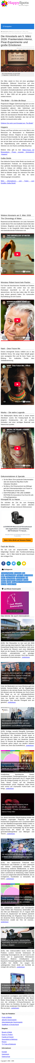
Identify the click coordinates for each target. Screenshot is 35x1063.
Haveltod (19, 580)
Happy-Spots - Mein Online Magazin (15, 3)
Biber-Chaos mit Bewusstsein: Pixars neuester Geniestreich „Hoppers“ (17, 152)
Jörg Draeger (10, 577)
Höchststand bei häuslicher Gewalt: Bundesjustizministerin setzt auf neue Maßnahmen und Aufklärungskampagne (17, 723)
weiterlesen (26, 657)
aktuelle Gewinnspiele (9, 1020)
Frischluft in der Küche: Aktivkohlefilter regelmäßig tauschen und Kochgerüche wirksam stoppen (16, 942)
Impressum (5, 1054)
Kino (10, 31)
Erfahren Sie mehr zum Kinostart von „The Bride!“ (17, 123)
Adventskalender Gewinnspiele (12, 1022)
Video (9, 582)
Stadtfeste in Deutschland (10, 1024)
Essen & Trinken (7, 1034)
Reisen (4, 1042)
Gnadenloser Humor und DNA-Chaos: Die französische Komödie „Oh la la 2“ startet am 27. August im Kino (16, 766)
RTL (33, 683)
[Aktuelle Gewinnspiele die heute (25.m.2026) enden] (15, 614)
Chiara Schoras (10, 575)
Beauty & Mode (7, 1032)
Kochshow (17, 573)
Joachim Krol (20, 577)
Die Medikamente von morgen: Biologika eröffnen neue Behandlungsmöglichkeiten (17, 855)
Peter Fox (20, 575)
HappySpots (5, 31)
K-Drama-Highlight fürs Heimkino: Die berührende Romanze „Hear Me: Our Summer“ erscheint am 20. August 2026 (16, 987)
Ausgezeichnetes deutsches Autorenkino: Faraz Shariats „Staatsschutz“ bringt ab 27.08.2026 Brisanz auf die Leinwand (17, 899)
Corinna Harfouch (7, 573)
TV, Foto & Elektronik (9, 1044)
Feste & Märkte (7, 1017)
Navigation (7, 26)
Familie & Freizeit (7, 1037)
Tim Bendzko (11, 580)
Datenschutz (6, 1056)
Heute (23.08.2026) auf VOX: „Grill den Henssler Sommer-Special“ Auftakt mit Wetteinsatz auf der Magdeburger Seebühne (16, 676)
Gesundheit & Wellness (9, 1039)
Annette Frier (11, 584)
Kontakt (4, 1052)
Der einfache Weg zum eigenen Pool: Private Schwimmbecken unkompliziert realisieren (16, 635)
